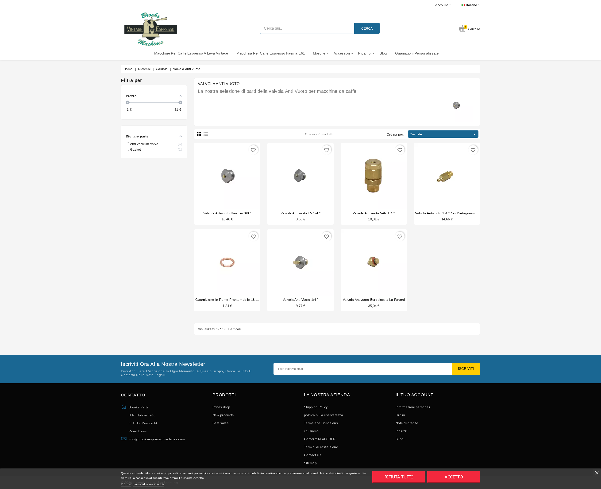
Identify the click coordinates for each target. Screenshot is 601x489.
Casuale (443, 134)
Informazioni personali (413, 407)
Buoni (400, 439)
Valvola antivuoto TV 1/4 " (300, 213)
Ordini (400, 415)
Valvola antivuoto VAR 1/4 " (374, 213)
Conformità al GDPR (319, 439)
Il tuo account (414, 395)
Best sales (220, 423)
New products (223, 415)
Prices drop (221, 407)
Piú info (126, 484)
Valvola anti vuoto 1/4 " (300, 299)
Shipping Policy (316, 407)
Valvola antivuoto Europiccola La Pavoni (374, 299)
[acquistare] (218, 173)
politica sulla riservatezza (323, 415)
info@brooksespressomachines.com (157, 439)
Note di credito (407, 423)
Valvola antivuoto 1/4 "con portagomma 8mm (450, 213)
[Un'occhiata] (236, 173)
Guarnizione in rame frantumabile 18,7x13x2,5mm (235, 299)
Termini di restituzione (321, 447)
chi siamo (311, 431)
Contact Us (312, 455)
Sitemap (310, 463)
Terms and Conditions (321, 423)
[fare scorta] (365, 260)
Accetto (454, 477)
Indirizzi (402, 431)
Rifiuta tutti (399, 477)
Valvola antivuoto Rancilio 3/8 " (227, 213)
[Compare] (227, 173)
